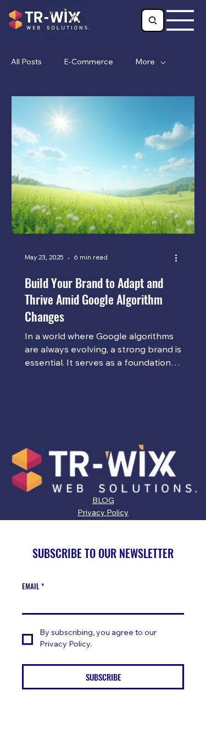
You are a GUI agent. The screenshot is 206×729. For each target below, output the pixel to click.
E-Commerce (88, 63)
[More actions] (179, 258)
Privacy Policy (103, 513)
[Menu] (180, 20)
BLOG (103, 501)
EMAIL (33, 586)
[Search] (75, 20)
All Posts (26, 63)
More (145, 63)
